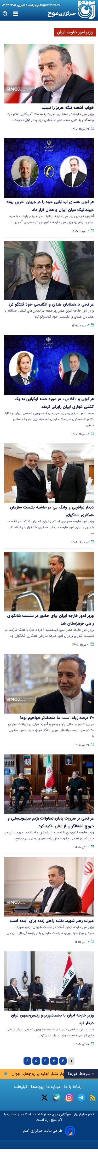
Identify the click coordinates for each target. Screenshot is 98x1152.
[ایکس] (44, 1097)
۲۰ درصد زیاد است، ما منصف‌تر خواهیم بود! (57, 718)
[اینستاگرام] (69, 1097)
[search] (5, 14)
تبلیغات (21, 1086)
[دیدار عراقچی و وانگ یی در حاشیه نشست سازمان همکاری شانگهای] (49, 473)
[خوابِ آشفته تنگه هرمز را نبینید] (49, 73)
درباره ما (53, 1086)
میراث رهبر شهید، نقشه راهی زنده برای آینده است (52, 921)
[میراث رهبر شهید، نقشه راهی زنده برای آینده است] (49, 886)
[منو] (15, 14)
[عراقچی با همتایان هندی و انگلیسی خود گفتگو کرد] (49, 270)
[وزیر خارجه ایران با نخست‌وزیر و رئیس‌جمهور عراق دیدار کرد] (49, 981)
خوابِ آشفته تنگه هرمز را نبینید (68, 107)
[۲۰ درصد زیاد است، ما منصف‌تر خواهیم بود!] (49, 684)
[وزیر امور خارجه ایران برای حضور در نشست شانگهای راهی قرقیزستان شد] (49, 581)
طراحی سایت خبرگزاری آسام (42, 1131)
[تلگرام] (81, 1097)
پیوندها (37, 1086)
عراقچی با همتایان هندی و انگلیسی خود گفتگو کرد (51, 304)
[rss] (92, 1097)
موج (54, 1114)
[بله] (56, 1097)
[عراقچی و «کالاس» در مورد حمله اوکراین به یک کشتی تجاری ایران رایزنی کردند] (49, 365)
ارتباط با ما (73, 1086)
